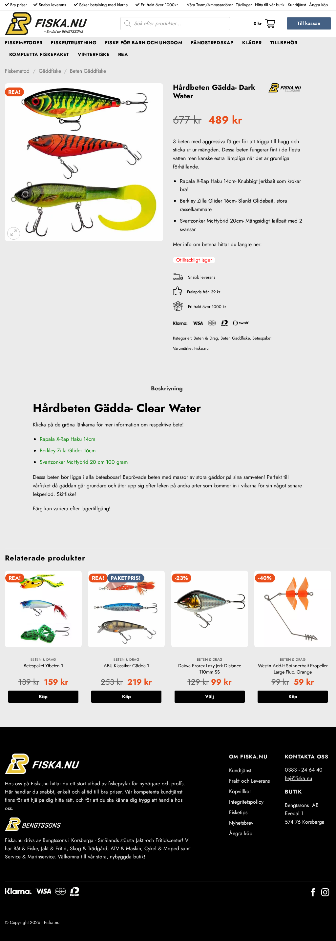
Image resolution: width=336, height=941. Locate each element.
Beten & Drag (206, 338)
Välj (209, 696)
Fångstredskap (212, 42)
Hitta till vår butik (269, 5)
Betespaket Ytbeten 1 (43, 666)
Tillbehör (283, 42)
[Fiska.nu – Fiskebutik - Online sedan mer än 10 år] (46, 23)
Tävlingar (244, 5)
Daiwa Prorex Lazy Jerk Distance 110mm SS (209, 669)
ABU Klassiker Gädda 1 (126, 666)
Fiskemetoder (23, 42)
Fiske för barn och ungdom (143, 42)
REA (123, 54)
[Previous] (5, 643)
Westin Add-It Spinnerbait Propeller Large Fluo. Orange (293, 669)
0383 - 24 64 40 (304, 770)
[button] (264, 23)
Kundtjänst (297, 5)
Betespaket (261, 338)
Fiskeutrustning (73, 42)
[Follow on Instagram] (325, 893)
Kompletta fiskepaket (39, 54)
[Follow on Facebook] (313, 893)
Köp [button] (43, 696)
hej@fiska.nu (298, 778)
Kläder (252, 42)
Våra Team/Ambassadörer (210, 5)
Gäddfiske (50, 71)
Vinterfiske (94, 54)
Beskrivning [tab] (167, 388)
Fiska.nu (201, 348)
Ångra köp (318, 5)
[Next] (331, 643)
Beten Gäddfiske (88, 71)
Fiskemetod (17, 71)
